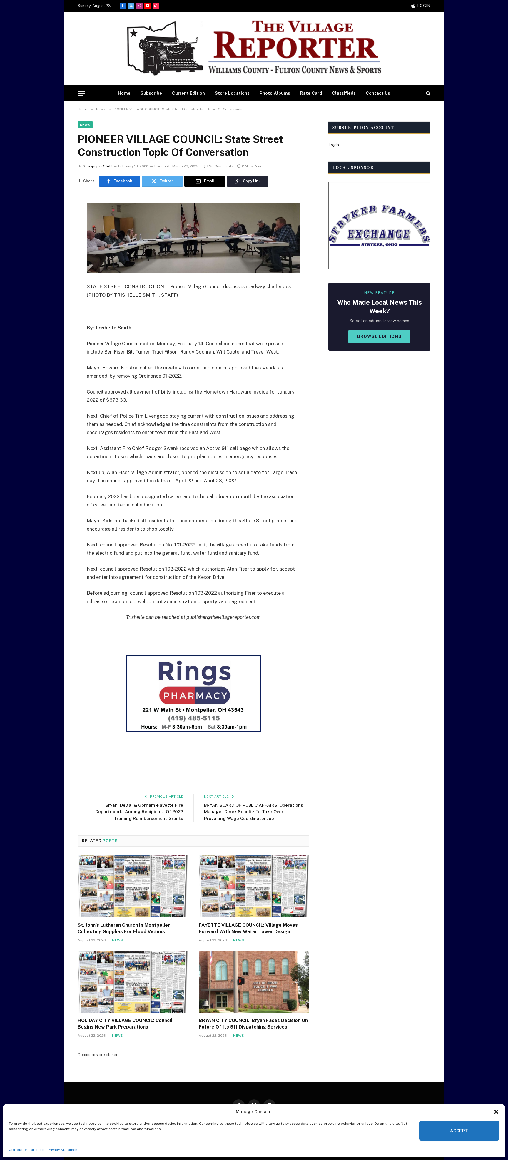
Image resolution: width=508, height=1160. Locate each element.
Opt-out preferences (27, 1150)
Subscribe (151, 93)
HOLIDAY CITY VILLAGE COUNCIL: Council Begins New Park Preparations (125, 1024)
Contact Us (378, 93)
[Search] (427, 93)
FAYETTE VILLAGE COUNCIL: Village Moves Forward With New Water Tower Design (248, 928)
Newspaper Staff (97, 166)
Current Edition (188, 93)
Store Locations (232, 93)
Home (124, 93)
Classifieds (344, 93)
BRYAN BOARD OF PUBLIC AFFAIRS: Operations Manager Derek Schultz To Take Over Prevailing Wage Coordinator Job (253, 812)
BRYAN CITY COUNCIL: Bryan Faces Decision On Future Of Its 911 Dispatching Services (253, 1024)
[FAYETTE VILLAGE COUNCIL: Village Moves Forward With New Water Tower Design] (254, 886)
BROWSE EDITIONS (379, 336)
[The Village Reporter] (254, 48)
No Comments (221, 166)
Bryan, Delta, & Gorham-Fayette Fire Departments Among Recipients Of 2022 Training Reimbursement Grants (139, 812)
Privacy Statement (63, 1150)
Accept (459, 1130)
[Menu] (81, 93)
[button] (496, 1112)
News (85, 124)
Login (333, 145)
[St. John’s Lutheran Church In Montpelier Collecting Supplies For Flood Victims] (133, 886)
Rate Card (311, 93)
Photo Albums (275, 93)
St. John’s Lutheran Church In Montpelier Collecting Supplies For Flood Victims (124, 928)
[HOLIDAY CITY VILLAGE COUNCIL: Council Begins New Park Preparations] (133, 982)
